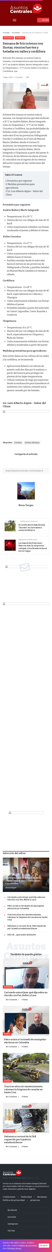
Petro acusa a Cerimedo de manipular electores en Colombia (25, 907)
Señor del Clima (32, 443)
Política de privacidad (28, 1245)
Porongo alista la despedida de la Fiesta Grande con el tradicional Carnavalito (23, 881)
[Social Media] (26, 1210)
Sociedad (16, 33)
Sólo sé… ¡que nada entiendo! (21, 935)
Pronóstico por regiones (19, 180)
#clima (19, 443)
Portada (6, 33)
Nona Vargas (26, 505)
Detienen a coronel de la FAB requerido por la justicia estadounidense (26, 927)
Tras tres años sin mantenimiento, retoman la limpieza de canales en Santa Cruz (27, 917)
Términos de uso (14, 1248)
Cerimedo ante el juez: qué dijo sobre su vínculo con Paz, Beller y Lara (26, 898)
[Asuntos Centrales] (26, 8)
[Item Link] (26, 974)
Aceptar (44, 1245)
